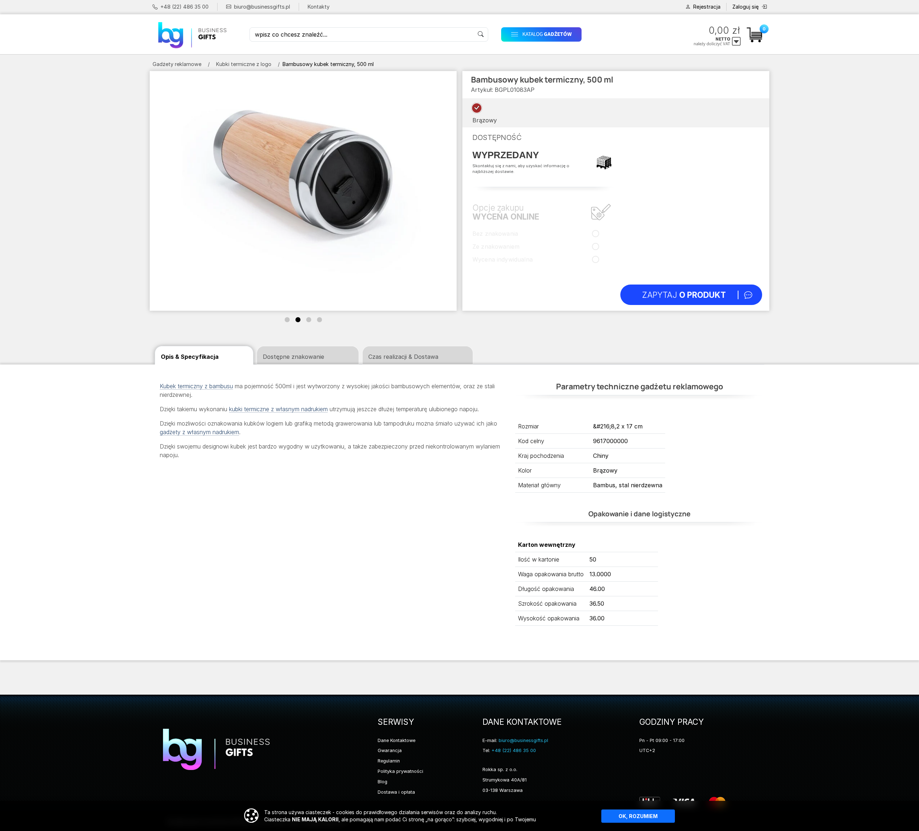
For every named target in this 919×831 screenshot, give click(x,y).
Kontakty (319, 7)
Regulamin (389, 761)
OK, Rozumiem (638, 816)
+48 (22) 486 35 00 (184, 7)
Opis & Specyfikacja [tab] (190, 356)
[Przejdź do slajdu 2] (297, 319)
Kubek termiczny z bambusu (196, 386)
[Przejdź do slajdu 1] (287, 319)
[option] (476, 108)
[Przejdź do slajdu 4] (319, 319)
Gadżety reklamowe (177, 64)
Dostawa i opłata (396, 792)
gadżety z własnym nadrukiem (199, 432)
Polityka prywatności (400, 771)
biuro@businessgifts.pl (262, 7)
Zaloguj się (745, 7)
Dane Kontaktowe (396, 740)
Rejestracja (706, 7)
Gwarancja (390, 750)
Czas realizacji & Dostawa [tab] (403, 356)
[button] (572, 34)
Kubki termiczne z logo (243, 64)
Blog (382, 781)
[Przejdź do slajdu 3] (308, 319)
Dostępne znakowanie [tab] (293, 356)
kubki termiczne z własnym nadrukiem (278, 409)
